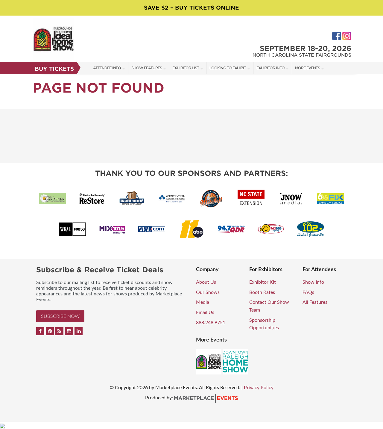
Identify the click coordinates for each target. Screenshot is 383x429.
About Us (206, 282)
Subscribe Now (60, 316)
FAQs (308, 292)
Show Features (146, 68)
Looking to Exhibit (227, 68)
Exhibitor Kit (262, 282)
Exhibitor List (185, 68)
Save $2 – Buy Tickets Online (191, 7)
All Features (315, 302)
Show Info (313, 282)
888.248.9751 (210, 322)
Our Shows (208, 292)
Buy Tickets (54, 69)
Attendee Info (107, 68)
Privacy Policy (258, 387)
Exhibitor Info (270, 68)
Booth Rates (262, 292)
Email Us (205, 312)
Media (202, 302)
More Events (307, 68)
